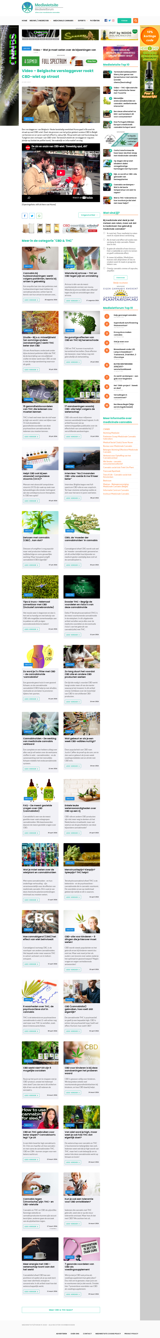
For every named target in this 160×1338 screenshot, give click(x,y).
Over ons (75, 1333)
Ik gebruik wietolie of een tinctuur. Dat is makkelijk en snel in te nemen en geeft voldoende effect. (122, 250)
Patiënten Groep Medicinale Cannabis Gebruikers (119, 437)
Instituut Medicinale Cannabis (116, 494)
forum (124, 20)
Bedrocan (107, 480)
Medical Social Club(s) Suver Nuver (118, 442)
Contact (87, 1333)
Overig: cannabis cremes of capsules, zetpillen (122, 269)
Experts (82, 20)
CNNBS (106, 429)
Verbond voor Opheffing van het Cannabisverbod (117, 456)
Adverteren (61, 1333)
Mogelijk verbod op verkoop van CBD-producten (62, 48)
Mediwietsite (46, 5)
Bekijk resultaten (120, 283)
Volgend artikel (88, 215)
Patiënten (95, 20)
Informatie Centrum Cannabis (116, 490)
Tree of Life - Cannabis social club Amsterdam (117, 476)
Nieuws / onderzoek (39, 20)
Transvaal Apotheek (111, 471)
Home (24, 20)
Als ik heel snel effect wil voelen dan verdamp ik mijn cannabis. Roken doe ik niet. (122, 242)
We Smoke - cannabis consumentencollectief (113, 462)
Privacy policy (131, 1333)
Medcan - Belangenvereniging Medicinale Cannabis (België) (116, 485)
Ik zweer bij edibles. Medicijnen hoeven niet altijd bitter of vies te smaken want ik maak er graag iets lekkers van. (121, 260)
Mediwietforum (44, 9)
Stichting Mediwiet (111, 433)
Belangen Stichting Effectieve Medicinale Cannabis (120, 451)
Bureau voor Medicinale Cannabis (117, 446)
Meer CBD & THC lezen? (61, 1309)
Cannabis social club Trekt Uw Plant (118, 467)
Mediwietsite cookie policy (108, 1333)
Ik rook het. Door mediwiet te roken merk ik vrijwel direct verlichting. (122, 234)
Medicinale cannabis (63, 20)
